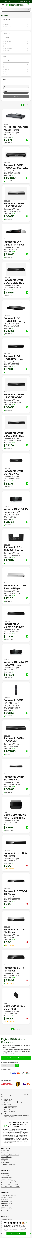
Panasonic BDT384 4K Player (15, 893)
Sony (5, 812)
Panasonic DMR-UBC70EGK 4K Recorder (14, 281)
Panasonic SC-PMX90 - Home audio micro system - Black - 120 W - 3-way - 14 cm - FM (16, 549)
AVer (16, 64)
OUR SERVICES (5, 1173)
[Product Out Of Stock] (27, 866)
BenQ (16, 67)
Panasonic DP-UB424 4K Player (14, 243)
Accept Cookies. (16, 1233)
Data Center (4, 1158)
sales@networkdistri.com (10, 1107)
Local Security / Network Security (10, 1155)
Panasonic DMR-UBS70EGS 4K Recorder (14, 205)
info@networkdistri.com (11, 1106)
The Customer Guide (6, 1197)
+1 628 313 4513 (7, 1)
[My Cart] (28, 4)
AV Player (15, 133)
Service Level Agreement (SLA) (9, 1185)
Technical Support (6, 1179)
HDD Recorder (16, 48)
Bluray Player (16, 41)
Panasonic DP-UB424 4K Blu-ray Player (15, 320)
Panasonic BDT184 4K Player (15, 969)
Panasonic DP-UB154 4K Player (14, 625)
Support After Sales (6, 1203)
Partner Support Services (8, 1183)
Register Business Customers (16, 1058)
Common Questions (6, 1219)
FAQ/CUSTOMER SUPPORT (8, 1195)
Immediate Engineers (6, 1177)
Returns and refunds (6, 1209)
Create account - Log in (24, 1)
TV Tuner (16, 50)
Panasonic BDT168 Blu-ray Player (15, 587)
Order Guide (4, 1199)
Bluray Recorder (16, 43)
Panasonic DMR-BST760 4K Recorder (14, 472)
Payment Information (6, 1211)
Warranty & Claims (6, 1207)
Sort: (8, 105)
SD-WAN (3, 1160)
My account (4, 1205)
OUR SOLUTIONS (6, 1151)
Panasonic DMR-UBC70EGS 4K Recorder (14, 434)
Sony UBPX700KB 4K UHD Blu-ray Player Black (15, 816)
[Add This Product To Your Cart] (27, 140)
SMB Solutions (5, 1162)
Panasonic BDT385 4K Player (15, 854)
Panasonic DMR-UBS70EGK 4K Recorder (14, 396)
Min (4, 84)
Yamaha (6, 506)
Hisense (16, 69)
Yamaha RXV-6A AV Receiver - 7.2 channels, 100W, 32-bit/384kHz (16, 511)
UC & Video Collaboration (8, 1164)
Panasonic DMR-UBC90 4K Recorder (14, 740)
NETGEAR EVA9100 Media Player (16, 128)
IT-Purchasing (5, 1175)
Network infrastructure (7, 1153)
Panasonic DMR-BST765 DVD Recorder (14, 702)
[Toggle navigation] (3, 4)
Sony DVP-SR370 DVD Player (14, 1007)
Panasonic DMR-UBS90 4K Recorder (16, 167)
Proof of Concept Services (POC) (10, 1187)
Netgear (16, 74)
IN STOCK (16, 24)
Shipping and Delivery (7, 1201)
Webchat (13, 1111)
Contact (5, 1111)
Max (4, 88)
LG (16, 71)
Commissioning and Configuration (10, 1181)
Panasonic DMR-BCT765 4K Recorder (14, 778)
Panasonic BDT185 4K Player (15, 931)
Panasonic (7, 162)
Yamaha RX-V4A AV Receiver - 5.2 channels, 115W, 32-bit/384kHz (16, 663)
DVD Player (16, 46)
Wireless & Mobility (6, 1156)
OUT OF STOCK (16, 26)
